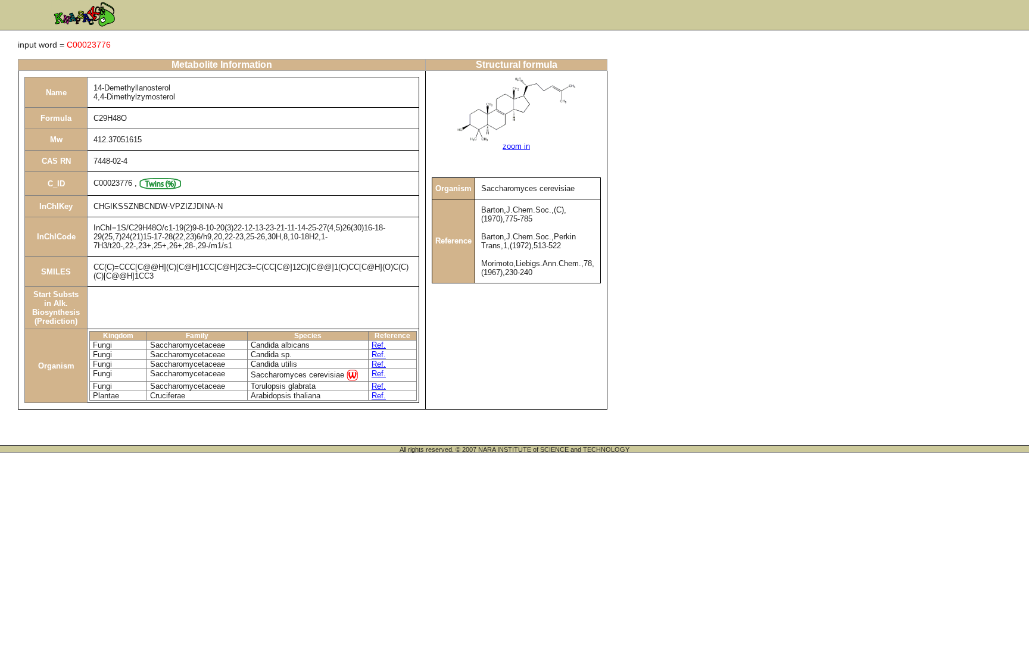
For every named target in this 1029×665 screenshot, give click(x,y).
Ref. (379, 345)
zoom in (516, 146)
